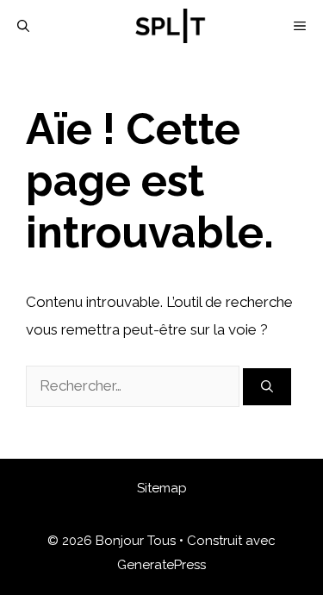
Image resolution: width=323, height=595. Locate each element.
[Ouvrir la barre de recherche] (23, 26)
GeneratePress (161, 565)
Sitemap (162, 488)
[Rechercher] (267, 386)
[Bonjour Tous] (170, 26)
